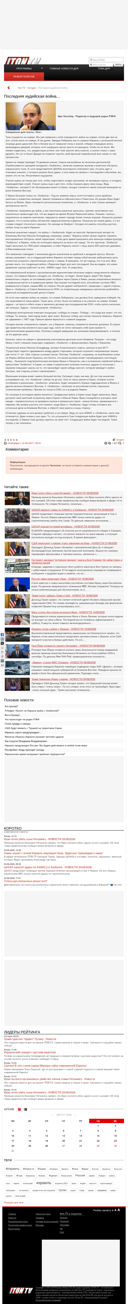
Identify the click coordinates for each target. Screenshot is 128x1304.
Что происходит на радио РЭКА (22, 719)
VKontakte (64, 1224)
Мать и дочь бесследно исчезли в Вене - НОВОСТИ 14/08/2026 (68, 612)
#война (65, 1168)
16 (115, 1135)
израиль (43, 1182)
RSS (62, 1232)
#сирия (9, 1175)
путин (62, 1190)
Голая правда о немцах (18, 723)
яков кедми (20, 1195)
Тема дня (104, 68)
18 (29, 1140)
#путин (95, 1168)
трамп (91, 1190)
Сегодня (120, 439)
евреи (16, 1183)
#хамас (41, 1175)
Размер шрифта (102, 1210)
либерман (10, 1190)
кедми (83, 1183)
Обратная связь (43, 1213)
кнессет (93, 1183)
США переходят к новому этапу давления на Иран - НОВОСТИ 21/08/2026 (74, 543)
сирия (73, 1190)
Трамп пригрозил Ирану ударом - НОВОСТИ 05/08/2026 (63, 679)
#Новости (28, 1168)
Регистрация (14, 1228)
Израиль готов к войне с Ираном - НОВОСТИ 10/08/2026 (64, 629)
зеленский (28, 1183)
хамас (113, 1190)
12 (46, 1135)
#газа (75, 1168)
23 (115, 1140)
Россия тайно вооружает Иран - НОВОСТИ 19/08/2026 (63, 578)
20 (63, 1140)
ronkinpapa (14, 443)
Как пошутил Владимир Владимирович (26, 741)
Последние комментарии (20, 1225)
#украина (30, 1175)
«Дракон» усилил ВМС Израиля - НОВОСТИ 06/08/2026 (64, 662)
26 (46, 1145)
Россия (80, 1175)
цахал (9, 1195)
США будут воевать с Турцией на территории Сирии (33, 728)
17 (13, 1140)
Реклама (40, 1225)
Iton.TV (20, 1290)
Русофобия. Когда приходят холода (24, 749)
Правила (40, 1217)
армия (92, 1175)
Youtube (63, 1217)
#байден (54, 1168)
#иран (85, 1168)
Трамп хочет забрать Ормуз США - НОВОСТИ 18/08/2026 (65, 595)
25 (29, 1145)
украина (101, 1190)
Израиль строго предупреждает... (23, 732)
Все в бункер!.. (13, 715)
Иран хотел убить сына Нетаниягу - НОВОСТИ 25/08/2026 (65, 493)
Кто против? (11, 706)
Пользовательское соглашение (48, 1300)
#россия (118, 1168)
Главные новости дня (64, 68)
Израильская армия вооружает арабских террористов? (35, 754)
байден (102, 1175)
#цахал (53, 1175)
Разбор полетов (24, 76)
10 (13, 1135)
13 (63, 1135)
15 (98, 1135)
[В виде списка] (25, 1108)
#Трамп (42, 1168)
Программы (24, 68)
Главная (12, 1213)
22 (98, 1140)
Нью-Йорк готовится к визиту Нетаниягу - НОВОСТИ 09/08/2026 (68, 645)
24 (13, 1145)
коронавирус (106, 1183)
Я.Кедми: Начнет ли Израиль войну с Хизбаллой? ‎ (32, 710)
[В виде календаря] (19, 1108)
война (112, 1175)
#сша (19, 1175)
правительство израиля (43, 1190)
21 (80, 1140)
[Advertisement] (64, 24)
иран (74, 1183)
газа (8, 1183)
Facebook (64, 1221)
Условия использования (47, 1221)
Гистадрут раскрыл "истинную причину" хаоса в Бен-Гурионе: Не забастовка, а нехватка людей (77, 561)
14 (80, 1135)
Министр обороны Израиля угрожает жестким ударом (34, 736)
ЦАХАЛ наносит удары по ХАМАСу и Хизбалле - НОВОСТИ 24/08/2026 (73, 509)
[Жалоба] (106, 443)
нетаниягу (24, 1190)
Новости (12, 1217)
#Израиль (12, 1168)
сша (82, 1190)
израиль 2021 (61, 1183)
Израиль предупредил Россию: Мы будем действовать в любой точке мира (46, 745)
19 (46, 1140)
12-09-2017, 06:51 (31, 443)
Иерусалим (66, 1175)
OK (61, 1228)
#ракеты (106, 1168)
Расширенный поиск (18, 1221)
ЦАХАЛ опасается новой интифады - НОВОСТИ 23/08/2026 (66, 526)
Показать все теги (13, 1202)
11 (29, 1135)
